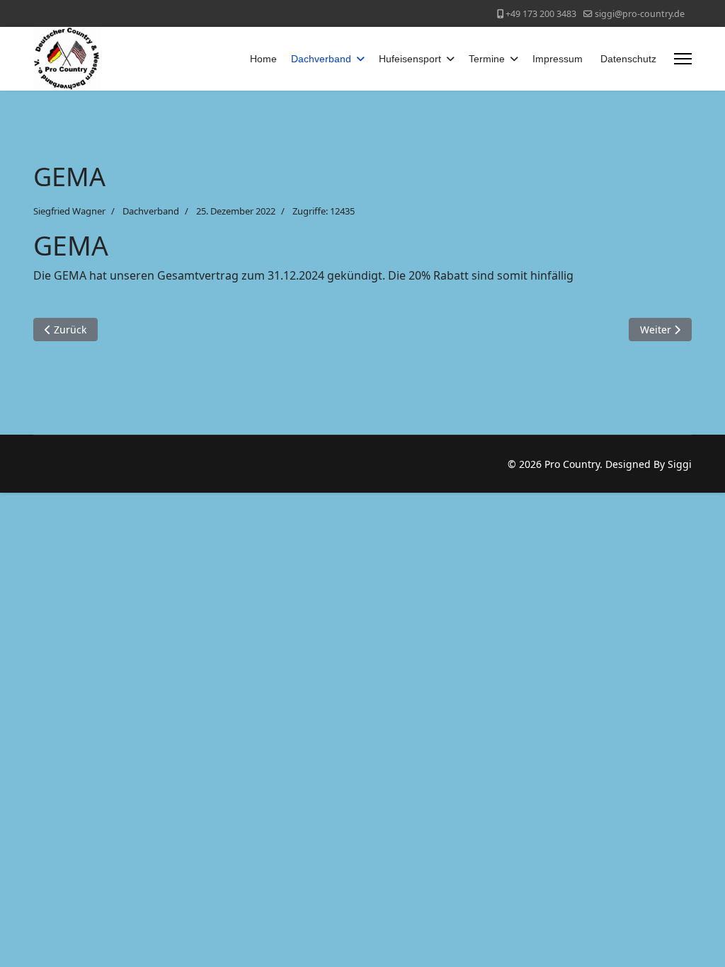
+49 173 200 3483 (541, 14)
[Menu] (683, 59)
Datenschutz (628, 58)
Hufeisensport (410, 58)
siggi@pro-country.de (640, 14)
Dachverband (321, 58)
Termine (487, 58)
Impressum (557, 58)
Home (263, 58)
